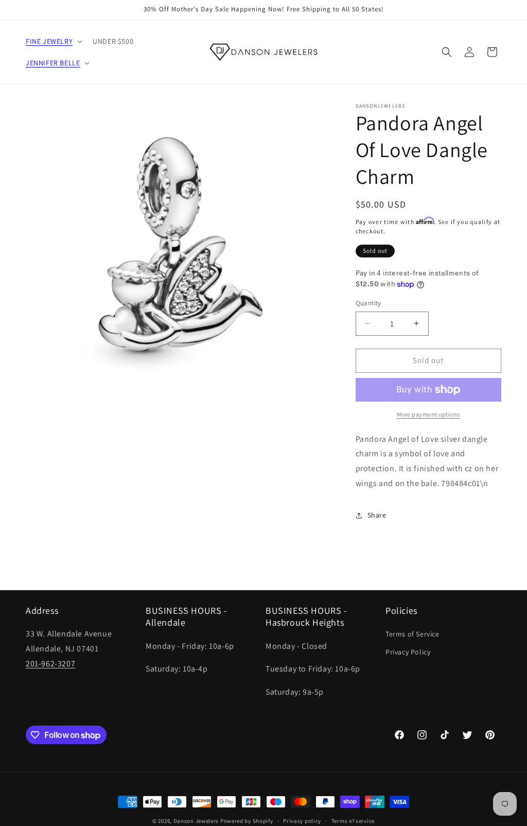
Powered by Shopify (246, 820)
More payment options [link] (428, 414)
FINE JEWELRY (49, 41)
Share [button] (377, 515)
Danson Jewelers (196, 820)
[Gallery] (180, 257)
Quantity (368, 303)
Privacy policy (302, 820)
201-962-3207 (50, 663)
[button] (53, 41)
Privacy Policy (407, 652)
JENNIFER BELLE (53, 62)
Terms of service (353, 820)
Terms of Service (412, 634)
